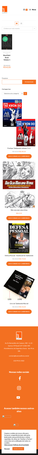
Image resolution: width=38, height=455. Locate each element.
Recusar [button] (7, 449)
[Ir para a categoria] (25, 93)
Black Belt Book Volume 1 (6, 57)
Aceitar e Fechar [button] (18, 448)
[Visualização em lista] (21, 23)
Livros (6, 53)
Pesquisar (5, 78)
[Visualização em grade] (16, 23)
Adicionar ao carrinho (18, 156)
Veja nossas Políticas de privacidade (16, 445)
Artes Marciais (6, 52)
